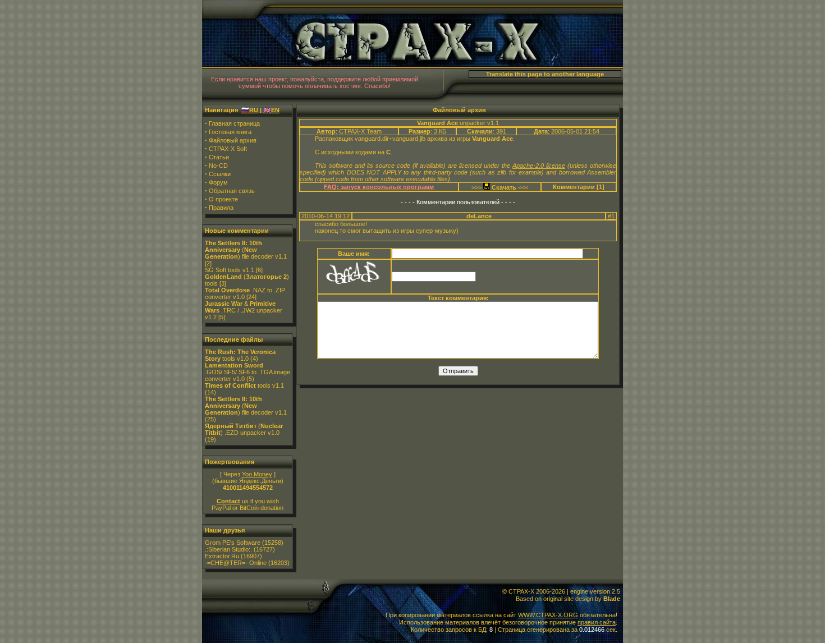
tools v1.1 (244, 385)
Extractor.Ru (222, 556)
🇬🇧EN (271, 110)
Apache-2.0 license (538, 165)
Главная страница (234, 123)
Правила (221, 207)
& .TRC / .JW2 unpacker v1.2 (243, 310)
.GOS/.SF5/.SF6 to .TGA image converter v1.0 (247, 372)
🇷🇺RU (249, 110)
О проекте (223, 199)
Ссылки (220, 174)
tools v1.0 (240, 355)
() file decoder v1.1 (246, 250)
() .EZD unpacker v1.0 (244, 429)
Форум (218, 182)
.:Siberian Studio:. (228, 549)
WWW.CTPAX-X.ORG (548, 615)
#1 (611, 216)
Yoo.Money (257, 474)
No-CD (218, 165)
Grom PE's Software (232, 542)
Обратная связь (232, 190)
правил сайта (597, 622)
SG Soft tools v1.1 (229, 270)
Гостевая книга (230, 131)
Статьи (219, 157)
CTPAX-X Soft (228, 148)
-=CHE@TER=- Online (236, 562)
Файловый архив (232, 140)
